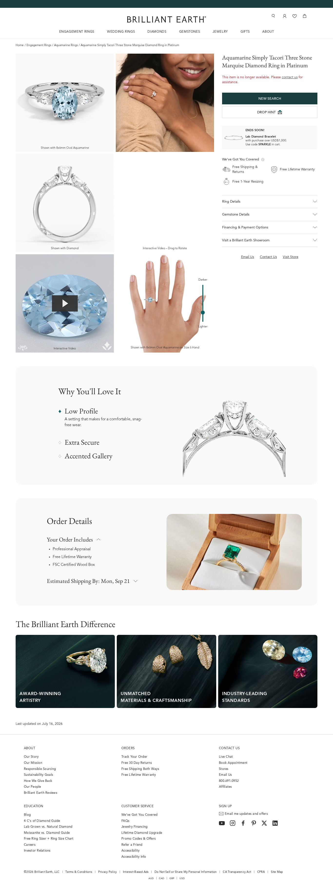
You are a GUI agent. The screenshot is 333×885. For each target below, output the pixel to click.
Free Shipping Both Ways (140, 769)
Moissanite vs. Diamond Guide (47, 833)
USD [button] (182, 878)
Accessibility (130, 850)
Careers (30, 844)
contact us (290, 77)
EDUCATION (33, 806)
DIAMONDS (156, 31)
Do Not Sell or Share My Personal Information (186, 872)
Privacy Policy (107, 872)
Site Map (277, 872)
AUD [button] (151, 878)
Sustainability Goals (38, 775)
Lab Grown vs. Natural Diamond (48, 826)
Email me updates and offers (246, 814)
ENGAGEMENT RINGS (76, 31)
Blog (27, 814)
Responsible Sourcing (40, 769)
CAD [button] (161, 878)
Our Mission (33, 763)
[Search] (272, 16)
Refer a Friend (132, 844)
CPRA (261, 872)
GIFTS (245, 31)
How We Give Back (38, 781)
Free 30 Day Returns (136, 763)
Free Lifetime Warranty (72, 557)
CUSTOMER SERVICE (137, 806)
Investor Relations (37, 850)
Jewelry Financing (134, 826)
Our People (32, 786)
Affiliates (225, 786)
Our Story (31, 756)
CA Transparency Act (237, 872)
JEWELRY (220, 31)
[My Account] (284, 16)
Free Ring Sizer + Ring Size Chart (49, 838)
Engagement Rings (39, 45)
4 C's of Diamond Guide (42, 821)
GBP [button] (172, 878)
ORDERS (128, 748)
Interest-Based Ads (136, 872)
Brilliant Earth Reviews (40, 793)
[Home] (166, 19)
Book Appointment (233, 763)
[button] (269, 201)
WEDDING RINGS (121, 31)
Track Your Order (134, 756)
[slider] (203, 313)
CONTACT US (229, 748)
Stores (224, 769)
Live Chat (226, 756)
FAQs (125, 821)
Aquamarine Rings (66, 45)
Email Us (225, 775)
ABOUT (268, 31)
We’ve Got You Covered (139, 814)
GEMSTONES (189, 31)
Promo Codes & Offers (138, 838)
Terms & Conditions (78, 872)
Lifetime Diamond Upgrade (141, 833)
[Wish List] (294, 16)
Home (20, 45)
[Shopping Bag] (304, 16)
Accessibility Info (133, 856)
